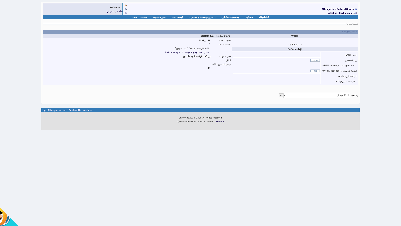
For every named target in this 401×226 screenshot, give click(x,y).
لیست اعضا (177, 17)
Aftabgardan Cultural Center (338, 9)
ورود (134, 17)
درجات (144, 17)
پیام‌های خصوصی (114, 11)
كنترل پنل (264, 17)
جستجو (249, 17)
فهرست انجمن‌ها (352, 23)
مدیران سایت (159, 17)
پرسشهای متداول (230, 17)
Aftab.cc (219, 122)
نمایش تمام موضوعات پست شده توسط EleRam (187, 52)
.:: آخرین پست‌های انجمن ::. (202, 17)
